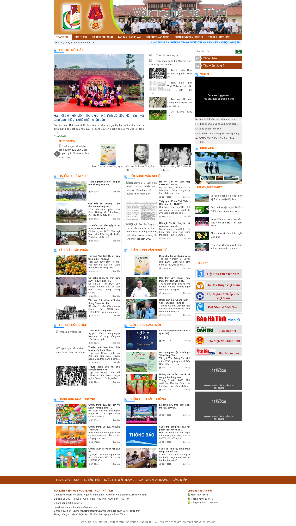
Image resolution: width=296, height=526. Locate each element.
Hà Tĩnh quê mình (72, 176)
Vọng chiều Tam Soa (210, 128)
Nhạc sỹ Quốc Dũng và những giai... (218, 123)
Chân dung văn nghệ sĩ (148, 250)
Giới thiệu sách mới (145, 325)
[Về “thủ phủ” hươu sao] (168, 111)
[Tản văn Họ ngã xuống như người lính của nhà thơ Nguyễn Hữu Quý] (168, 99)
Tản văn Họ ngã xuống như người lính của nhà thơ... (179, 103)
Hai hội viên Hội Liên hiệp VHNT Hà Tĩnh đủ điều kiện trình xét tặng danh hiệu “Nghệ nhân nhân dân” (99, 117)
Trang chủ (63, 479)
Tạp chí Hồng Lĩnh (73, 325)
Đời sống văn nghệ (145, 176)
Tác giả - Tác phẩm (73, 250)
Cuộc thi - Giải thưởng (148, 399)
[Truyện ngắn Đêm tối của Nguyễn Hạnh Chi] (168, 70)
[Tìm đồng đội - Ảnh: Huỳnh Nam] (218, 169)
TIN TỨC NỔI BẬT (71, 50)
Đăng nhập (180, 479)
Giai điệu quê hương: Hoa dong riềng (219, 133)
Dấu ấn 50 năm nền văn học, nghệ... (218, 119)
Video (204, 74)
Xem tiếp (116, 192)
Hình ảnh (207, 148)
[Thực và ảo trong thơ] (154, 55)
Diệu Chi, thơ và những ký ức (108, 166)
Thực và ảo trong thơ (167, 55)
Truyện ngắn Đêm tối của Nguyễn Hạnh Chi (179, 74)
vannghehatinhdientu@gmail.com (79, 507)
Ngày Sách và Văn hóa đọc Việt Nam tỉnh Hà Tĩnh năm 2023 (226, 223)
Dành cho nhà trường (77, 399)
